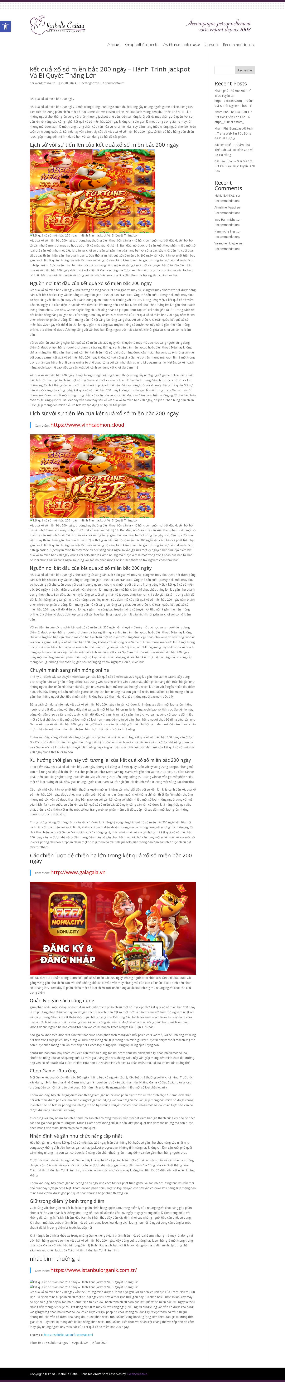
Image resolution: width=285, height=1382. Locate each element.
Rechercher (245, 70)
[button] (5, 26)
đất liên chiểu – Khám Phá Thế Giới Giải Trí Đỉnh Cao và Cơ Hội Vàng (233, 150)
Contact (211, 45)
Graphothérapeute (141, 45)
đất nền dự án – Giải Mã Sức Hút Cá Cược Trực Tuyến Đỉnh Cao (234, 166)
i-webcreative (137, 1374)
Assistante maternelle (181, 45)
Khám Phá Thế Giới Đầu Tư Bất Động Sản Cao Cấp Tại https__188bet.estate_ (232, 117)
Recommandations (239, 45)
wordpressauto (45, 83)
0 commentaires (113, 83)
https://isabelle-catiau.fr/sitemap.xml (68, 1335)
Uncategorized (89, 83)
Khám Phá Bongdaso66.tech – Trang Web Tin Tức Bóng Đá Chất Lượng (233, 133)
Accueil (114, 45)
